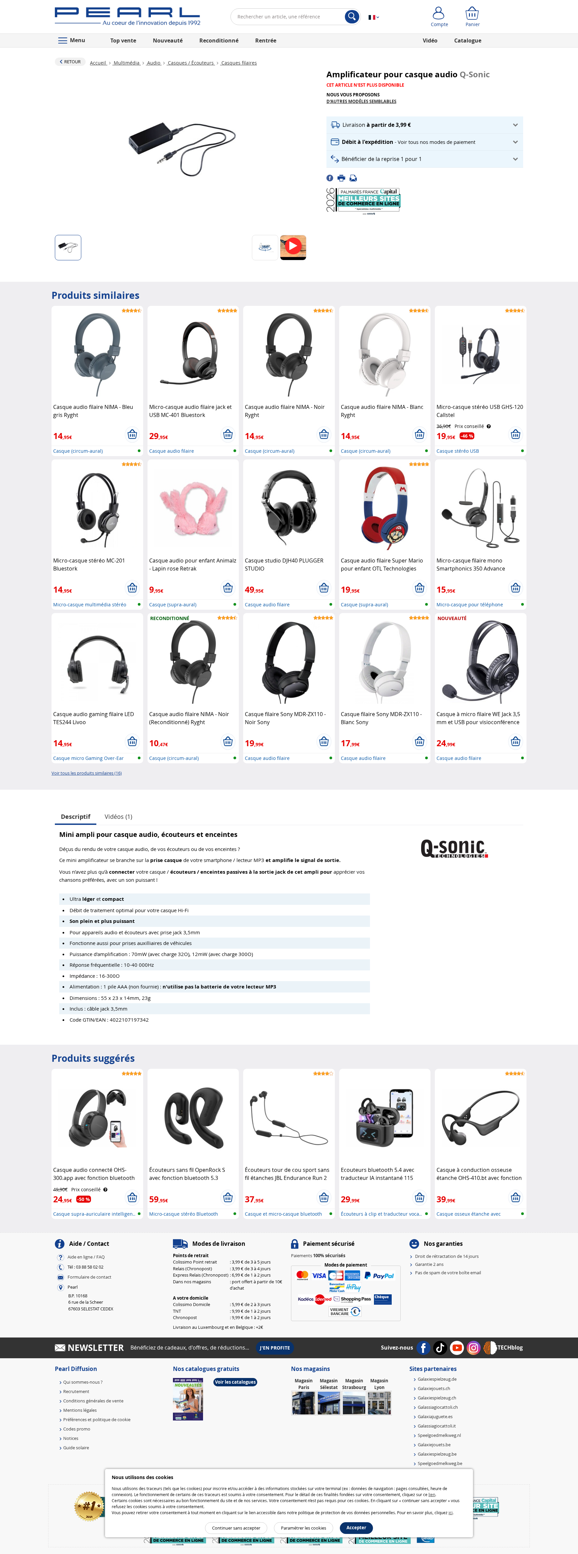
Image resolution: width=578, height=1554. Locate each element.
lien (431, 1494)
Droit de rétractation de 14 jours (447, 1256)
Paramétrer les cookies (303, 1528)
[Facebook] (332, 177)
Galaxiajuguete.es (435, 1416)
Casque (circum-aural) (78, 451)
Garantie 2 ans (429, 1264)
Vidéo (430, 40)
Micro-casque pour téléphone (470, 604)
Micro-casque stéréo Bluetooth (183, 1214)
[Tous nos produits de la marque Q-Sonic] (454, 845)
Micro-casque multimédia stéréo (89, 604)
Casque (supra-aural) (172, 604)
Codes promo (76, 1429)
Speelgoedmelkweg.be (440, 1463)
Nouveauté (168, 40)
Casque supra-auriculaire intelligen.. (94, 1214)
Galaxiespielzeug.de (437, 1379)
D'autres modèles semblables (361, 101)
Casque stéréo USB (458, 451)
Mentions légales (80, 1410)
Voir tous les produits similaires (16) (87, 773)
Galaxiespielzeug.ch (437, 1398)
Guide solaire (76, 1448)
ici (451, 1512)
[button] (424, 125)
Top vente (123, 40)
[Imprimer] (344, 177)
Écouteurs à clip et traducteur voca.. (381, 1214)
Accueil (98, 63)
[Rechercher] (352, 16)
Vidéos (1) (118, 816)
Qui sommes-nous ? (83, 1382)
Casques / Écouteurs (191, 63)
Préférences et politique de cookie (96, 1419)
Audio (154, 63)
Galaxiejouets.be (434, 1445)
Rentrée (265, 40)
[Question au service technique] (355, 177)
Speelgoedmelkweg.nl (439, 1435)
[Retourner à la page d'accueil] (127, 18)
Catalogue (467, 40)
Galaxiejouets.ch (434, 1388)
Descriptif (75, 816)
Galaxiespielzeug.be (437, 1454)
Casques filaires (238, 63)
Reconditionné (218, 40)
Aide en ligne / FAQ (86, 1257)
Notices (70, 1438)
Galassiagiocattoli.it (437, 1426)
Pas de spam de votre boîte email (448, 1273)
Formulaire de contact (89, 1277)
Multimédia (126, 63)
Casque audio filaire (171, 451)
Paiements (318, 1256)
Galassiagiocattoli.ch (438, 1407)
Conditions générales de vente (93, 1401)
